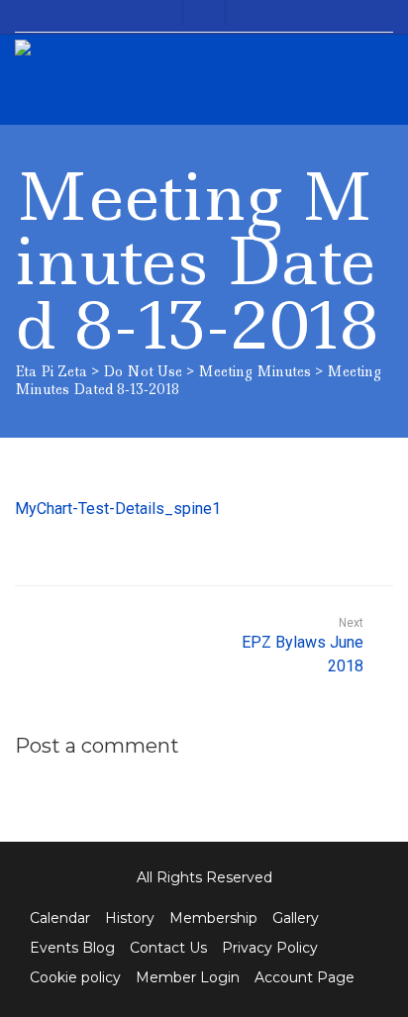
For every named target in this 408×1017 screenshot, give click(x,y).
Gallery (295, 918)
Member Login (188, 977)
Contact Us (168, 948)
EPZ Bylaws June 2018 (302, 645)
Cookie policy (75, 977)
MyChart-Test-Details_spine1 (118, 508)
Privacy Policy (270, 948)
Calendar (60, 918)
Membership (213, 918)
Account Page (305, 977)
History (129, 918)
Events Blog (72, 948)
